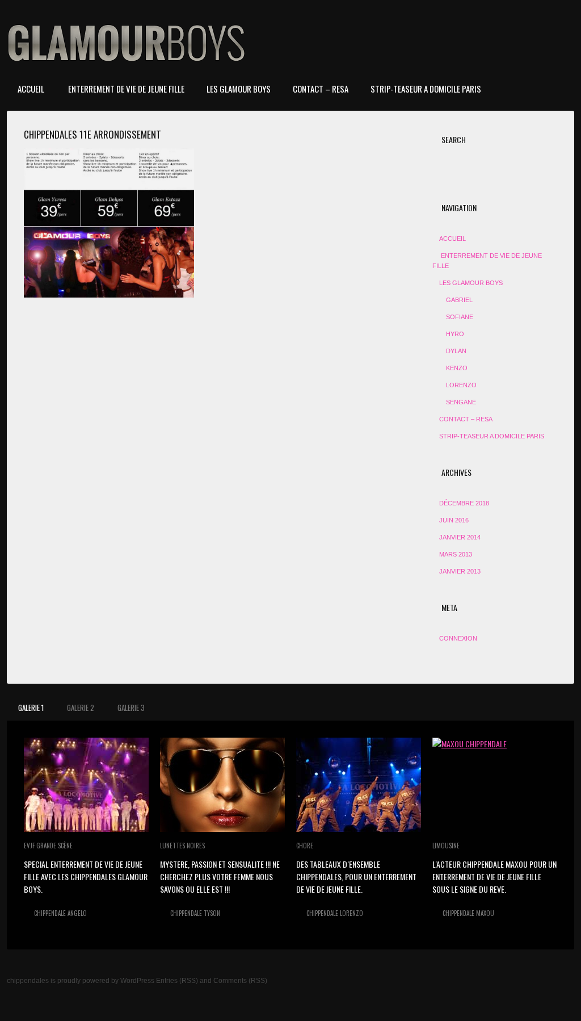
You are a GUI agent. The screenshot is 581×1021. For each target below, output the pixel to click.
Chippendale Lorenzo (334, 913)
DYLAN (456, 351)
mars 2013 (455, 554)
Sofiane (459, 316)
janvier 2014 (460, 537)
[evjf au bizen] (86, 785)
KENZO (457, 368)
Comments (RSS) (240, 981)
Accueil (31, 88)
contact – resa (320, 88)
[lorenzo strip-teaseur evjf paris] (358, 785)
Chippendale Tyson (195, 913)
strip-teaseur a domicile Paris (426, 88)
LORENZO (461, 385)
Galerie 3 (131, 707)
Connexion (458, 638)
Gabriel (459, 299)
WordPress (137, 981)
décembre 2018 (464, 503)
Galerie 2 (80, 707)
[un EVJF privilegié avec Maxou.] (494, 785)
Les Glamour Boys (239, 88)
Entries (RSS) (177, 981)
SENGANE (461, 402)
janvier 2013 (460, 571)
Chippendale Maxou (468, 913)
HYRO (455, 333)
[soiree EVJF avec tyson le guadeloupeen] (222, 785)
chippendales (28, 981)
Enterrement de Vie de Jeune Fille (125, 88)
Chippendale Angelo (60, 913)
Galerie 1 (31, 707)
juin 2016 (454, 520)
